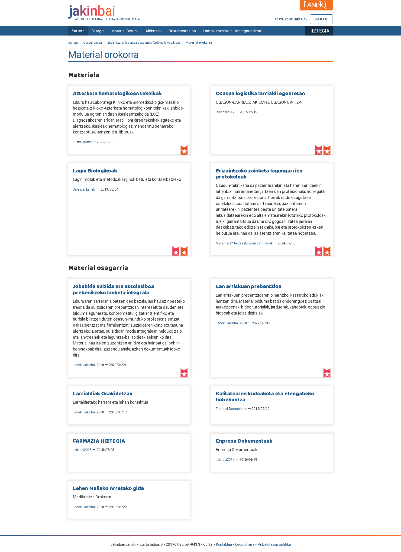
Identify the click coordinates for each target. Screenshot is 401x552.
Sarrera (78, 31)
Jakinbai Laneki (84, 190)
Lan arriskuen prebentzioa (248, 286)
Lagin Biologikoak (95, 171)
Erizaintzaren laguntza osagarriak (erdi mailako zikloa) (143, 42)
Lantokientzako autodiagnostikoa (232, 31)
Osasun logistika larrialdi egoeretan (260, 93)
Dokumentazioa (182, 31)
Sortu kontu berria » (291, 19)
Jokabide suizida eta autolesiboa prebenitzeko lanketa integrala (113, 289)
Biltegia (97, 31)
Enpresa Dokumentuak (244, 441)
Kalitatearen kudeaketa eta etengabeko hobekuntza (265, 397)
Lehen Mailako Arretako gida (108, 488)
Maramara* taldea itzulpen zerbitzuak (244, 243)
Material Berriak (125, 31)
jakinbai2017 (225, 112)
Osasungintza (92, 42)
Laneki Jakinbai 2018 (88, 365)
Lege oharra (244, 544)
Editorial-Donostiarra (231, 409)
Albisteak (154, 31)
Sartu (321, 19)
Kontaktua (224, 544)
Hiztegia (318, 31)
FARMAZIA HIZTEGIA (99, 441)
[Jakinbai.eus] (200, 12)
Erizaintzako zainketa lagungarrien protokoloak (259, 174)
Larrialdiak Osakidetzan (103, 394)
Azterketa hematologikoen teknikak (117, 93)
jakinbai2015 (82, 450)
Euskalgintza (82, 142)
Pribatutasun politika (274, 544)
